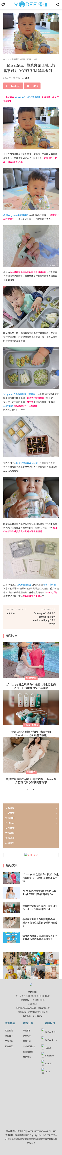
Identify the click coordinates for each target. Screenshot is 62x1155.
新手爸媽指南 (29, 1046)
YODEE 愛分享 (51, 1039)
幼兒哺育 (15, 59)
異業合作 (9, 1035)
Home (6, 59)
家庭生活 (27, 1041)
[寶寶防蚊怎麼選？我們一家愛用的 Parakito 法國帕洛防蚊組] (31, 707)
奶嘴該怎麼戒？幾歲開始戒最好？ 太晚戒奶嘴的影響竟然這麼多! (39, 937)
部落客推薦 (28, 1051)
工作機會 (9, 1041)
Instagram (49, 1055)
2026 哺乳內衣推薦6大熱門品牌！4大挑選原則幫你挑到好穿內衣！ (40, 892)
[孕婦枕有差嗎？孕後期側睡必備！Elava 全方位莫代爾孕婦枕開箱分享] (31, 754)
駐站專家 (27, 1056)
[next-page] (33, 790)
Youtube (48, 1063)
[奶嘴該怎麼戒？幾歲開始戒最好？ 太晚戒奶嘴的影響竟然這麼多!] (11, 937)
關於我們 (9, 1030)
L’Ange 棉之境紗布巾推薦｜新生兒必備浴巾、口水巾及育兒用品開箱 (31, 686)
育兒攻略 (27, 1035)
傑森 (27, 78)
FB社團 (48, 1047)
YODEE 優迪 (50, 1031)
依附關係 (11, 613)
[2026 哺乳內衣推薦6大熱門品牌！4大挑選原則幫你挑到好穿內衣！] (11, 893)
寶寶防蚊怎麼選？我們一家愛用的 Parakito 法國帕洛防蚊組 (31, 733)
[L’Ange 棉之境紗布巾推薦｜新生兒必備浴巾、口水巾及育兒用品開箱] (31, 660)
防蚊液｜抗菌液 (31, 725)
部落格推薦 (31, 677)
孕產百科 (27, 1030)
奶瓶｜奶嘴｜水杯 (29, 59)
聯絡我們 (9, 1046)
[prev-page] (28, 790)
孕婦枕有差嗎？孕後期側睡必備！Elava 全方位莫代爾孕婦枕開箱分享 (31, 780)
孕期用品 (31, 772)
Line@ (47, 1071)
